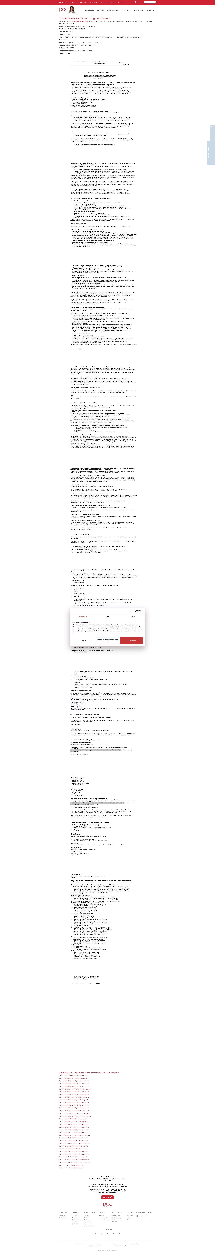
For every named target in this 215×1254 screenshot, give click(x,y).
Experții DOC (89, 10)
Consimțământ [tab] (82, 616)
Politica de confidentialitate (95, 1246)
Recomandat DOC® (135, 1244)
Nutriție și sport (113, 10)
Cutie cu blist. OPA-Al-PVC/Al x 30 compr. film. (74, 1086)
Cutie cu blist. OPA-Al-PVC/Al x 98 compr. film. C (75, 1111)
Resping (83, 640)
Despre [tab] (132, 616)
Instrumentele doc (114, 2)
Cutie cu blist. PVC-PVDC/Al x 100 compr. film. (74, 1160)
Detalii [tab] (107, 616)
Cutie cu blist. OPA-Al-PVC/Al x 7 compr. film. (74, 1075)
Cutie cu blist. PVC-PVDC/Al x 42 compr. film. (74, 1138)
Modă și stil (101, 1215)
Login (139, 2)
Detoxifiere (86, 1215)
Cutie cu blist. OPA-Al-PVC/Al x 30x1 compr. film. (75, 1089)
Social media (107, 1229)
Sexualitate (114, 1221)
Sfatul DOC (74, 1221)
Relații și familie (139, 10)
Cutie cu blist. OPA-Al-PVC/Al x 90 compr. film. (74, 1108)
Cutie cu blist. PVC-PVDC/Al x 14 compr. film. (73, 1121)
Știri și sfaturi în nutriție (89, 1226)
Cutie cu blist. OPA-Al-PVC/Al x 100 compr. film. (74, 1113)
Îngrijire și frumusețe (103, 1219)
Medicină (74, 1217)
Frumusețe (126, 10)
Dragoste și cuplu (115, 1215)
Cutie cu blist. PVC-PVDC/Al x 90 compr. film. (74, 1154)
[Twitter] (107, 1234)
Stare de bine (130, 1215)
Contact (98, 1244)
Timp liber (129, 1217)
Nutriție (86, 1217)
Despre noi (115, 1244)
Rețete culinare (88, 1221)
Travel (128, 1219)
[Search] (155, 2)
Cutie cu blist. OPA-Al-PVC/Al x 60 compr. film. (74, 1102)
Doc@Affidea (62, 1215)
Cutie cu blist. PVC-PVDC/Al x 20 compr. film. (74, 1127)
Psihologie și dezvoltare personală (117, 1218)
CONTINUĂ (107, 1197)
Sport (85, 1223)
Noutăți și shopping (103, 1217)
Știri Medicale (75, 1223)
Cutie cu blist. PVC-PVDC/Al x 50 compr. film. (74, 1140)
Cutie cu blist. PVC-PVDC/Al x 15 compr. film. (73, 1124)
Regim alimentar (88, 1219)
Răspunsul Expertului (64, 1217)
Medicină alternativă (76, 1219)
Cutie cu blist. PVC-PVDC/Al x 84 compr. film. (74, 1151)
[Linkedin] (113, 1234)
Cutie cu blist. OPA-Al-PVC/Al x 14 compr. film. (74, 1078)
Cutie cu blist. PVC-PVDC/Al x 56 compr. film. (73, 1146)
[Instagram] (101, 1234)
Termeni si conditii (79, 1244)
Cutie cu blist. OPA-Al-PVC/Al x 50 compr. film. (74, 1094)
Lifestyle (150, 10)
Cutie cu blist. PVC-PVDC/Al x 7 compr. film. (73, 1119)
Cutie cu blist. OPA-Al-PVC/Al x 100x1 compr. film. (75, 1116)
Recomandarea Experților (145, 1212)
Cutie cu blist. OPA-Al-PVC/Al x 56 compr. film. (74, 1100)
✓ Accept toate (131, 640)
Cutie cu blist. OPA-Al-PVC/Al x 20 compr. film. (74, 1081)
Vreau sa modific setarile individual (107, 639)
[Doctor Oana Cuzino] (67, 10)
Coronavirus (74, 1215)
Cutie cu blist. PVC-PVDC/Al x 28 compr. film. (74, 1130)
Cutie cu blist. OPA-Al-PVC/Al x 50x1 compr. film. (75, 1097)
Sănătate (100, 10)
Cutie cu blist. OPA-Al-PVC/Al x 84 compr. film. (74, 1105)
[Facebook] (95, 1234)
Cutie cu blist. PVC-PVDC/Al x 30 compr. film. (74, 1132)
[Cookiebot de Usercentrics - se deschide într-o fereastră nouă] (135, 611)
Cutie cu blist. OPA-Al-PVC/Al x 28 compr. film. (74, 1083)
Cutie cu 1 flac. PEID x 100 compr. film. (71, 1168)
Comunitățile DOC (96, 2)
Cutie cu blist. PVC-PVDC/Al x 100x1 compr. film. (74, 1162)
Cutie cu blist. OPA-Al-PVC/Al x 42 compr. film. (74, 1092)
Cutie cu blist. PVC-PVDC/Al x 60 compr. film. (74, 1149)
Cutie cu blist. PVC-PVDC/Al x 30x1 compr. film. (74, 1135)
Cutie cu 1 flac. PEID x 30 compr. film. (71, 1165)
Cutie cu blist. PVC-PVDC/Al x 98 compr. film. (74, 1157)
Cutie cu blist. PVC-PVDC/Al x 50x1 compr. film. (74, 1143)
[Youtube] (120, 1234)
